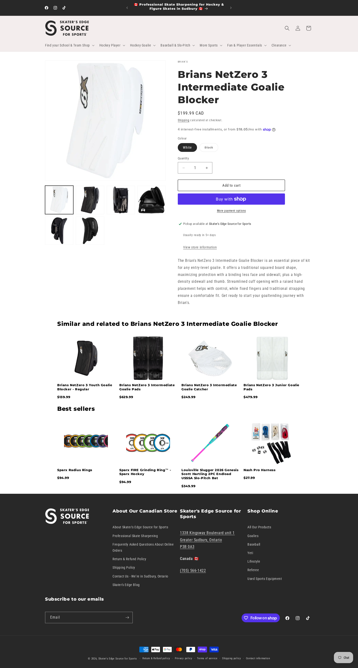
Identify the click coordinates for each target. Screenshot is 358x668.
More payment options (231, 210)
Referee (253, 570)
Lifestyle (253, 561)
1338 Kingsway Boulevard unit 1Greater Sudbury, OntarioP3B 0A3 (207, 540)
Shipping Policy (124, 567)
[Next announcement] (231, 7)
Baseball (253, 544)
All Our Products (259, 527)
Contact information (258, 658)
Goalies (252, 536)
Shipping (183, 120)
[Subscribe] (127, 617)
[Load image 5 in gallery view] (59, 231)
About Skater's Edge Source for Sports (140, 527)
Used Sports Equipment (264, 579)
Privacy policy (183, 658)
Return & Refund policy (156, 658)
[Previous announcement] (127, 7)
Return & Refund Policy (129, 559)
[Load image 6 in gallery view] (90, 231)
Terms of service (207, 658)
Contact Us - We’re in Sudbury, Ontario (140, 576)
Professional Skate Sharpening (135, 536)
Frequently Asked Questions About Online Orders (143, 547)
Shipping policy (231, 658)
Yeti (250, 553)
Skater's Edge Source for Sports (117, 658)
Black (211, 148)
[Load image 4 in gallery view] (151, 200)
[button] (69, 45)
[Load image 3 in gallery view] (121, 200)
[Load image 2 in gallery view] (90, 200)
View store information (200, 247)
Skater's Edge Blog (126, 585)
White (187, 147)
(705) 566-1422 (193, 570)
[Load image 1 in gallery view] (59, 200)
